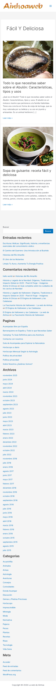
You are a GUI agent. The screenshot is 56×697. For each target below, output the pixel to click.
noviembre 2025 (10, 375)
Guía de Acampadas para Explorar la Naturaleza (24, 343)
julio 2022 (7, 454)
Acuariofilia (8, 562)
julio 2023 (7, 413)
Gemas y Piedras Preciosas (15, 599)
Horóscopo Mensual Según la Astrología (20, 351)
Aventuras (7, 578)
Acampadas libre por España (15, 326)
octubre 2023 (9, 400)
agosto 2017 (8, 471)
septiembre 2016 (10, 500)
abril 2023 (7, 425)
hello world (7, 276)
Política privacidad (11, 360)
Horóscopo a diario (11, 347)
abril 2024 (7, 388)
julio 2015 (7, 550)
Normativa (7, 620)
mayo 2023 (8, 421)
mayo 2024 (8, 384)
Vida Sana (7, 649)
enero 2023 (8, 438)
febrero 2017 (8, 484)
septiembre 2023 (10, 404)
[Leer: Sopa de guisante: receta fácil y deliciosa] (28, 146)
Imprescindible (9, 607)
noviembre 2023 (10, 396)
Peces (5, 628)
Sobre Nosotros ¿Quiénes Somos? (17, 364)
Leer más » (8, 118)
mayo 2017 (8, 479)
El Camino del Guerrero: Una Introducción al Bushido (26, 250)
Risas (5, 641)
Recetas (6, 637)
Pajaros (6, 624)
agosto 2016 (8, 504)
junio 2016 (7, 513)
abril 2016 (7, 521)
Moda (5, 616)
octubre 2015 (8, 538)
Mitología (7, 612)
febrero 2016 (8, 529)
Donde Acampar (10, 591)
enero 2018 (8, 467)
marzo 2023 (8, 429)
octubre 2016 (9, 496)
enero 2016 (8, 534)
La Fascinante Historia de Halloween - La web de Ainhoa (27, 305)
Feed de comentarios (12, 670)
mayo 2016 (8, 517)
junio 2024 (7, 379)
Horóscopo (7, 603)
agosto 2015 (8, 546)
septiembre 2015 (10, 542)
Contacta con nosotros (13, 339)
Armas (5, 570)
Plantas (6, 632)
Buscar (6, 227)
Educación (7, 595)
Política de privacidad (12, 356)
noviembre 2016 (10, 492)
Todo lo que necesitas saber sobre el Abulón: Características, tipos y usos (28, 87)
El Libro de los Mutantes (13, 259)
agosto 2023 (8, 409)
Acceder (6, 662)
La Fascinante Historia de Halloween (28, 315)
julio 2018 (7, 463)
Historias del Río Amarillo (13, 255)
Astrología (7, 574)
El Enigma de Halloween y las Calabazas (23, 308)
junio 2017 (7, 475)
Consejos (7, 582)
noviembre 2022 (10, 446)
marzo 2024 (8, 392)
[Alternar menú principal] (50, 6)
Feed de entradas (10, 666)
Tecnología (7, 645)
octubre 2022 (9, 450)
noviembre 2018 (10, 459)
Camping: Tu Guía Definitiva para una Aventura (23, 335)
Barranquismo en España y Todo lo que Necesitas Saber (27, 331)
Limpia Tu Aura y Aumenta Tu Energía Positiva (23, 264)
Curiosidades (8, 587)
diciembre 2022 (9, 442)
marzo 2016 (8, 525)
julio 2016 (7, 509)
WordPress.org (9, 674)
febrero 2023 (8, 434)
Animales (7, 566)
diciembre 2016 (9, 488)
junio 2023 (7, 417)
